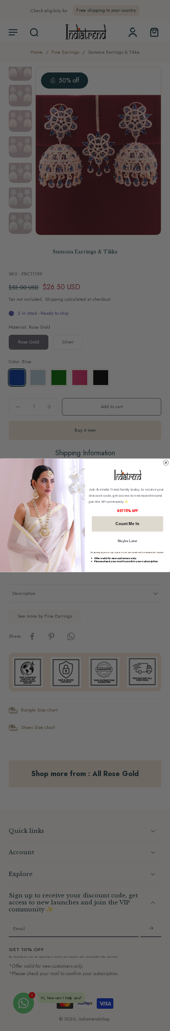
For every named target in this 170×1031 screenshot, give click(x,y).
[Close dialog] (165, 462)
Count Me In (127, 524)
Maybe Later (128, 541)
